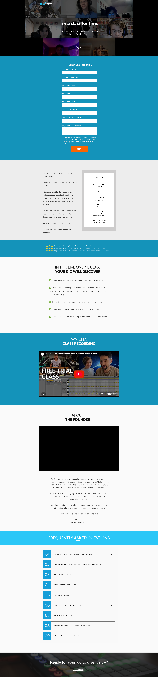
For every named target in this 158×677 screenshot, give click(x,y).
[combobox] (79, 121)
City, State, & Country (70, 109)
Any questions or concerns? (72, 126)
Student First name (69, 69)
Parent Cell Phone (69, 101)
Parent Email (67, 93)
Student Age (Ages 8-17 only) (72, 77)
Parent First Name (69, 85)
